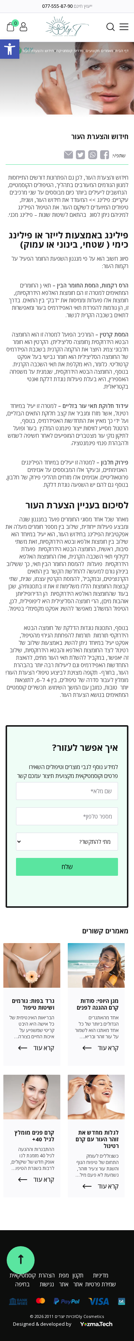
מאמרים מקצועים (99, 50)
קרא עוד (108, 1048)
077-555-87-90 (57, 6)
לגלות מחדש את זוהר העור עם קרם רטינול (97, 1139)
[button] (9, 49)
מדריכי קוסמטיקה (69, 50)
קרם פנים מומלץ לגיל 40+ (34, 1136)
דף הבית (121, 50)
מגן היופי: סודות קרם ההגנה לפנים (98, 1004)
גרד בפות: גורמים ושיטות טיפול (33, 1004)
